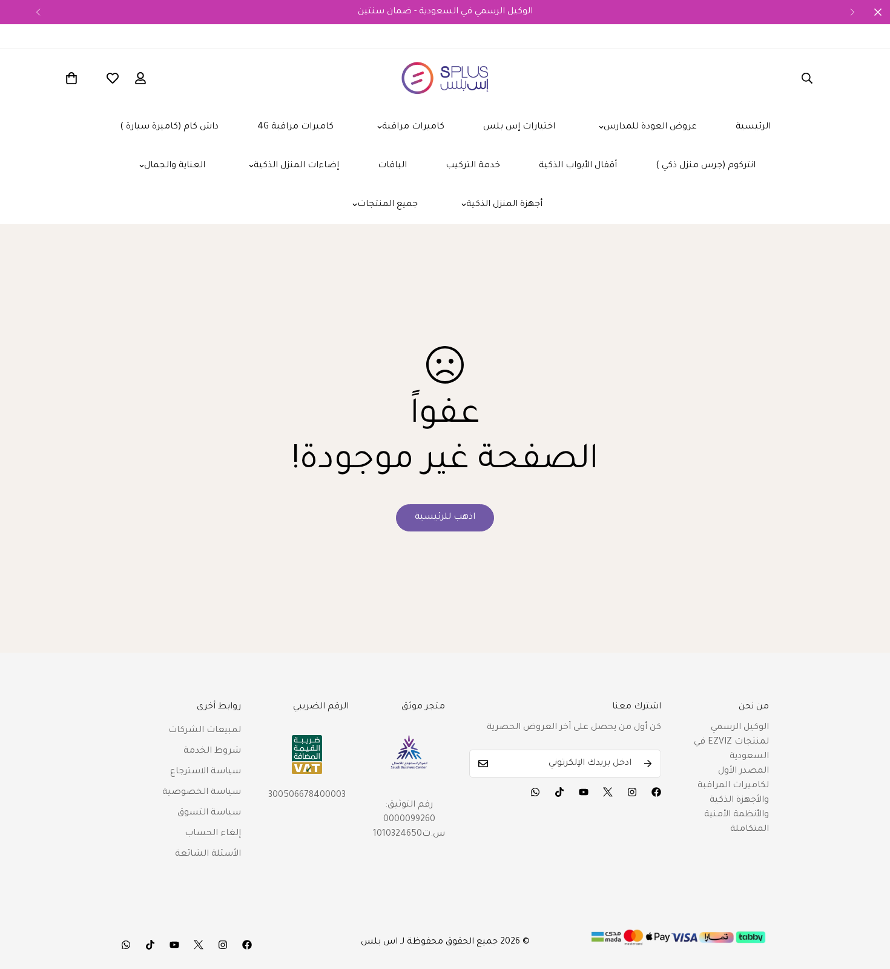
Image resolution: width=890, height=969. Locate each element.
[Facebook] (656, 792)
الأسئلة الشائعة (208, 854)
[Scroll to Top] (866, 903)
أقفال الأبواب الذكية (578, 166)
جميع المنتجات (387, 205)
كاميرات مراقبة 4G (295, 127)
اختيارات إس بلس (519, 127)
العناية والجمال (174, 166)
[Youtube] (583, 792)
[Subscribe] (648, 764)
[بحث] (807, 78)
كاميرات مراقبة (413, 127)
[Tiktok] (559, 792)
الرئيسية (753, 127)
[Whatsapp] (535, 792)
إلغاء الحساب (213, 834)
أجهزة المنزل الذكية (504, 205)
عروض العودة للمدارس (650, 127)
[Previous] (37, 12)
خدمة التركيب (473, 166)
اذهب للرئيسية (445, 517)
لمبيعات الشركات (204, 731)
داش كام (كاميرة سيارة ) (169, 127)
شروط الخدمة (212, 751)
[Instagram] (632, 792)
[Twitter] (608, 792)
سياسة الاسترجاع (205, 772)
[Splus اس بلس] (445, 78)
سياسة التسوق (209, 813)
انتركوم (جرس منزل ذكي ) (706, 166)
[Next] (852, 12)
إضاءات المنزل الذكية (296, 166)
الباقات (392, 166)
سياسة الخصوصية (201, 793)
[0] (71, 78)
